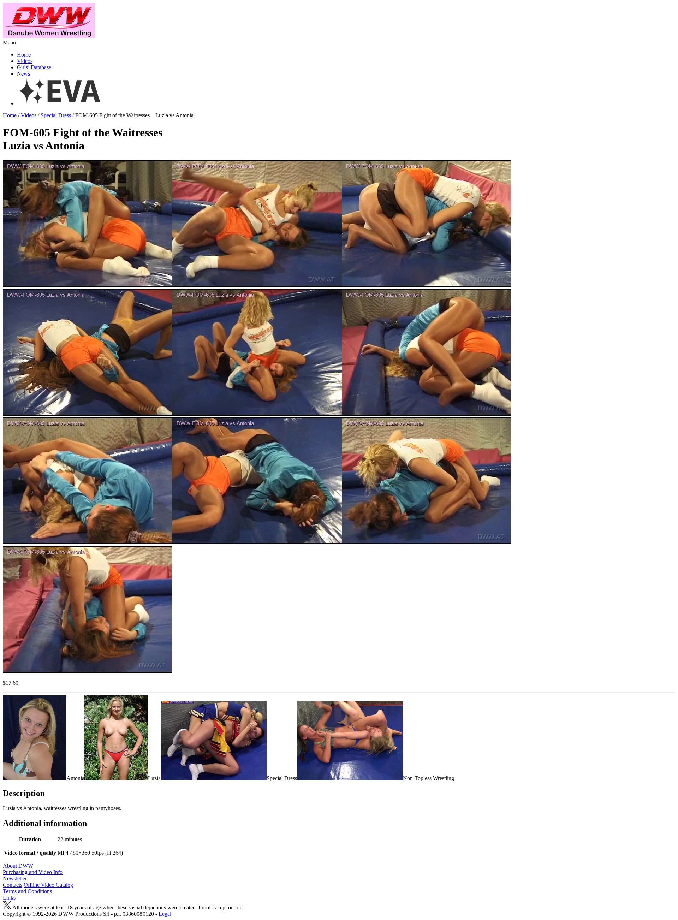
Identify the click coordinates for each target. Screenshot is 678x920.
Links (9, 898)
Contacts (12, 885)
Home (24, 55)
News (23, 74)
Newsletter (15, 879)
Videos (24, 61)
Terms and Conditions (27, 891)
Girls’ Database (34, 67)
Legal (165, 914)
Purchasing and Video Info (33, 872)
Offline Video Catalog (48, 885)
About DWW (18, 866)
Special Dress (56, 115)
